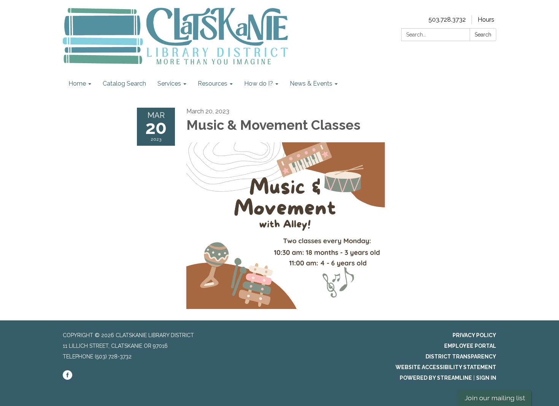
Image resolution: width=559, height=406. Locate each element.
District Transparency (461, 356)
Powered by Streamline (436, 378)
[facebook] (67, 378)
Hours (486, 19)
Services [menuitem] (169, 83)
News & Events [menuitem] (311, 83)
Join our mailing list (495, 398)
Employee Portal (470, 346)
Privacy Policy (474, 335)
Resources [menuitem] (212, 83)
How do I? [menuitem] (258, 83)
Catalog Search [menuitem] (124, 83)
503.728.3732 (447, 19)
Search (483, 35)
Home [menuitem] (77, 83)
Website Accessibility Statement (445, 367)
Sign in (486, 378)
